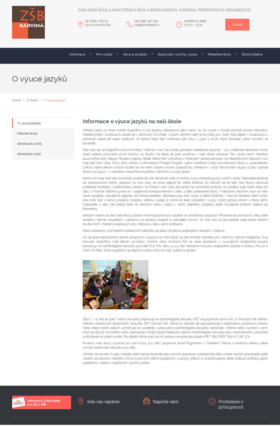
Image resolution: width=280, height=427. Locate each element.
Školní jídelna (252, 54)
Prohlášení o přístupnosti (231, 404)
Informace (77, 54)
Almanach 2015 (29, 154)
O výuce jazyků (29, 123)
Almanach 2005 (29, 144)
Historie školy (27, 133)
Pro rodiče (104, 54)
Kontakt (237, 24)
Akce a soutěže (135, 54)
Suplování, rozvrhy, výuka (177, 54)
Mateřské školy (219, 54)
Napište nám (165, 401)
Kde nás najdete (103, 401)
